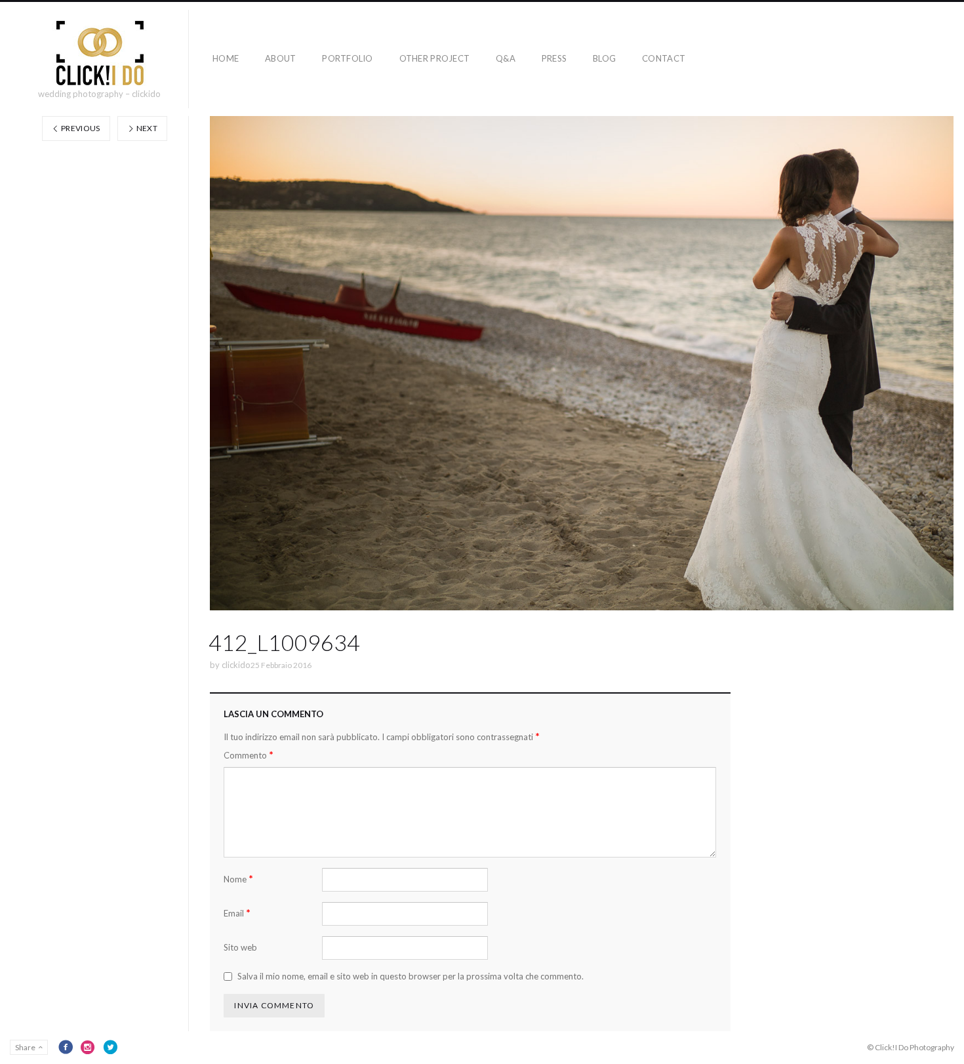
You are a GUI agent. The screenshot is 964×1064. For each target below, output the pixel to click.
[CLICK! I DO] (99, 53)
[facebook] (65, 1047)
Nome (238, 878)
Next (145, 128)
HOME (225, 58)
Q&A (505, 58)
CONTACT (663, 58)
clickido (236, 665)
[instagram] (88, 1047)
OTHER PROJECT (434, 58)
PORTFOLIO (347, 58)
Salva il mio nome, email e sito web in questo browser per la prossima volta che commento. (410, 976)
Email (237, 912)
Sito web (240, 947)
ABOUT (280, 58)
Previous (80, 128)
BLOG (604, 58)
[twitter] (110, 1047)
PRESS (554, 58)
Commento (248, 754)
